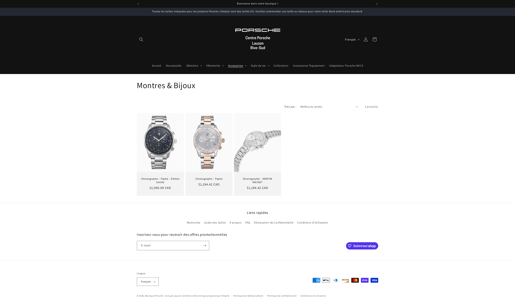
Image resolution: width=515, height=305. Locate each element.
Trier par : (290, 106)
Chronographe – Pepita (209, 178)
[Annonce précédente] (138, 4)
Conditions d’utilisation (313, 295)
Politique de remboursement (248, 295)
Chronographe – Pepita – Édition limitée (160, 180)
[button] (141, 39)
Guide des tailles (215, 222)
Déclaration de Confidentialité (273, 222)
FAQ (247, 222)
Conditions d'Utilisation (312, 222)
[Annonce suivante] (376, 4)
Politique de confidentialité (282, 295)
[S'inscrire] (204, 245)
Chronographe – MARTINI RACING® (257, 180)
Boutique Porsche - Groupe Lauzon (163, 295)
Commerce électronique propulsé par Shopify (205, 295)
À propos (235, 222)
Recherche (193, 222)
